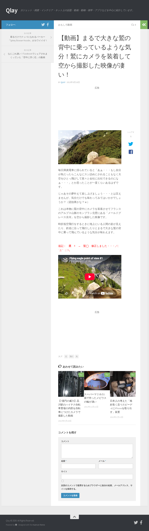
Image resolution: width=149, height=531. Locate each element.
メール (102, 461)
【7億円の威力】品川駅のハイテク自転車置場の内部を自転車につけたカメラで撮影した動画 (69, 408)
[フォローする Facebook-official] (47, 24)
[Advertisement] (97, 109)
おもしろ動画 (65, 24)
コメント (65, 441)
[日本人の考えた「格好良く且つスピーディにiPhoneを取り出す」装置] (123, 384)
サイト (64, 471)
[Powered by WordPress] (16, 525)
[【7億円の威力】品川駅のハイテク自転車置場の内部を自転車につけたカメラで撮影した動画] (71, 384)
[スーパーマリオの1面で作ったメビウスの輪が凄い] (97, 380)
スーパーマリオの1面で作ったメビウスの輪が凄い (95, 398)
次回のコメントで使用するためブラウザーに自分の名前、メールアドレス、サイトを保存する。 (96, 487)
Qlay (11, 10)
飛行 (71, 356)
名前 (63, 461)
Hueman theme (39, 525)
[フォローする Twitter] (43, 24)
